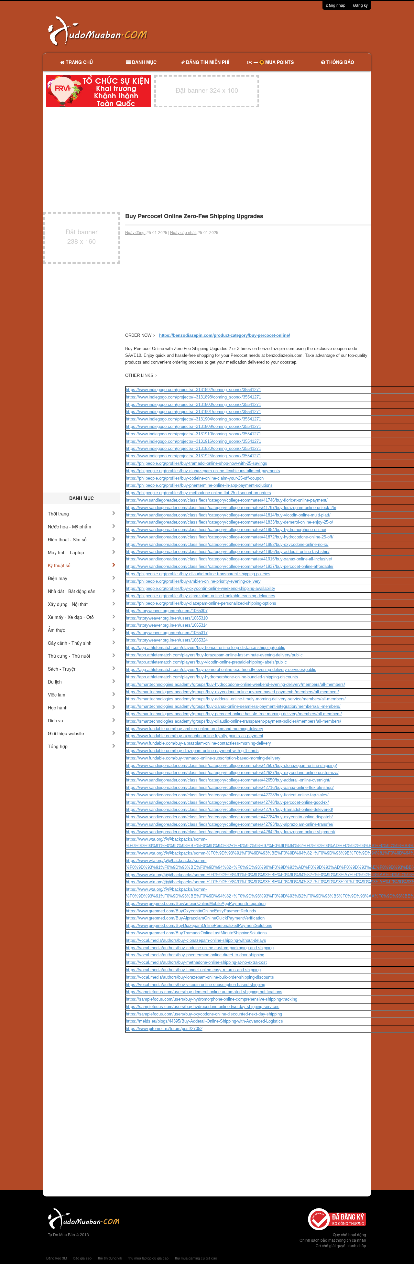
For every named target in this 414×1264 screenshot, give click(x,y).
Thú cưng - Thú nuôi (69, 656)
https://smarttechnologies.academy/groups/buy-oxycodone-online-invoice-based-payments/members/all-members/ (232, 691)
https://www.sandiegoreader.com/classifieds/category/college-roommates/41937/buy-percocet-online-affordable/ (229, 566)
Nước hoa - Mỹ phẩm (69, 526)
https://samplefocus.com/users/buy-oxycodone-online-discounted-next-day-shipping (204, 1014)
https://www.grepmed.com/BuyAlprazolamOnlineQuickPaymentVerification (195, 918)
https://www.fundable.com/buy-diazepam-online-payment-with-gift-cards (192, 750)
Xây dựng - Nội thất (68, 604)
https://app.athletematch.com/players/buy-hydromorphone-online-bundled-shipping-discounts (212, 676)
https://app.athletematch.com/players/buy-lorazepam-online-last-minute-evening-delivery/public (214, 655)
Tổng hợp (58, 746)
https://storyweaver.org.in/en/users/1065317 (167, 632)
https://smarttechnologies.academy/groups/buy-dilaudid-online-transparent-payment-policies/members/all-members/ (233, 721)
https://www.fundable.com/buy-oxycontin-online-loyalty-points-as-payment (194, 735)
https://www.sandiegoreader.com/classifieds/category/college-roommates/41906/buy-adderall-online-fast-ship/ (228, 551)
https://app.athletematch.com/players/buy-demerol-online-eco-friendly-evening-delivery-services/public (221, 669)
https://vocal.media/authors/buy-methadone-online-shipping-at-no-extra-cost (196, 962)
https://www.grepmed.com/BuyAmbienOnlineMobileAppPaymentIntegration (196, 903)
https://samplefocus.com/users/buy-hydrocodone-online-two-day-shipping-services (202, 1006)
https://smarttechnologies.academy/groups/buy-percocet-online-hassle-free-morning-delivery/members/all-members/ (234, 713)
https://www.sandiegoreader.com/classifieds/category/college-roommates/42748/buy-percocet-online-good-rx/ (227, 802)
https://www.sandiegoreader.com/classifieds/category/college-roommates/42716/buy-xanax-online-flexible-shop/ (230, 787)
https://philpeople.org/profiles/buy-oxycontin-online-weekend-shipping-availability (200, 588)
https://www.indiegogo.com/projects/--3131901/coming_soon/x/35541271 (193, 411)
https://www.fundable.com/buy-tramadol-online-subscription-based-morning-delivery (203, 758)
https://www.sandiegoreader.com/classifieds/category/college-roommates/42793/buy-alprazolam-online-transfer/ (229, 824)
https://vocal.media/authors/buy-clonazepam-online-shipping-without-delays (196, 940)
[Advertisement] (275, 30)
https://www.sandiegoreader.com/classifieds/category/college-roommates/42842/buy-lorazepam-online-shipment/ (230, 831)
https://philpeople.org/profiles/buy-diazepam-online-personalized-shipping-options (201, 603)
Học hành (58, 707)
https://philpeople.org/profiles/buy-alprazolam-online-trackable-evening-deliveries (200, 595)
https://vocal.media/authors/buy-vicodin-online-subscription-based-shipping (195, 984)
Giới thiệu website (66, 733)
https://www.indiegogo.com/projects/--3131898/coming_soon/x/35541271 (193, 397)
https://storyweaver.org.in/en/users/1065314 (167, 625)
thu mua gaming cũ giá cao (196, 1257)
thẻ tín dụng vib (110, 1257)
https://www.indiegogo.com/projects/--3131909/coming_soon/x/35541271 (193, 426)
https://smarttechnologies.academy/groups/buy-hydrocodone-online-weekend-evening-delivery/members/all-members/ (235, 684)
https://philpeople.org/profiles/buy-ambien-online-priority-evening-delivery (193, 581)
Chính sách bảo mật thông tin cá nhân (333, 1240)
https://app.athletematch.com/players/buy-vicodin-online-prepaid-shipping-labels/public (206, 662)
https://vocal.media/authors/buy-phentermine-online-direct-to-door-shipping (195, 954)
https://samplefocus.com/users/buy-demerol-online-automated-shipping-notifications (204, 991)
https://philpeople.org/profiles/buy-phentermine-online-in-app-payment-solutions (199, 485)
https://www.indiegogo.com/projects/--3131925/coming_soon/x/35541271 (193, 455)
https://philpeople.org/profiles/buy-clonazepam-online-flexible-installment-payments (203, 470)
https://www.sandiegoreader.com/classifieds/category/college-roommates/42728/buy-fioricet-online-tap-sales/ (227, 794)
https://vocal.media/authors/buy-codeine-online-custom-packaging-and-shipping (200, 947)
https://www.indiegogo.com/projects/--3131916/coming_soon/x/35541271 (193, 441)
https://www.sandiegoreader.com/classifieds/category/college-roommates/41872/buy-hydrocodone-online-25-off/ (229, 537)
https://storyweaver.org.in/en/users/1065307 (167, 610)
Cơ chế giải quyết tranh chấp (341, 1245)
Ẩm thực (56, 630)
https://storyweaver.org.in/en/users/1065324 (167, 640)
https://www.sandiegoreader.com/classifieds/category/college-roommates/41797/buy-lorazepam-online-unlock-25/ (231, 507)
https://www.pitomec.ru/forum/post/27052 (164, 1028)
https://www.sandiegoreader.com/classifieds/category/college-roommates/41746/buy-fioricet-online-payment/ (227, 500)
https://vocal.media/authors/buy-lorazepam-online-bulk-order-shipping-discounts (200, 977)
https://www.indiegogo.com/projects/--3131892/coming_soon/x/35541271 (193, 389)
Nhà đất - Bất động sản (71, 591)
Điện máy (57, 578)
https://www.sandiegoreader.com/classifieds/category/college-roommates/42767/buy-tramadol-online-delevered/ (229, 809)
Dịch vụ (55, 720)
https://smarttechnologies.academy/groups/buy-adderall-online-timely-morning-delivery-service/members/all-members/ (236, 698)
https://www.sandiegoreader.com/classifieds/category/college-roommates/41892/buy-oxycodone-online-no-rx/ (227, 544)
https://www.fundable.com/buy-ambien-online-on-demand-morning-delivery (194, 728)
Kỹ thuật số (59, 565)
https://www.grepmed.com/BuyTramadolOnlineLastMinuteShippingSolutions (196, 932)
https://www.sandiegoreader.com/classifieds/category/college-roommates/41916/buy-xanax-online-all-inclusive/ (229, 559)
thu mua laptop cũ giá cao (148, 1257)
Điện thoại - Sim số (67, 539)
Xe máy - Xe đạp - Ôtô (71, 617)
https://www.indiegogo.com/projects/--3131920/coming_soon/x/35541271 (193, 448)
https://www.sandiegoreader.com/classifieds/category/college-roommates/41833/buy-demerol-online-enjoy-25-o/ (229, 522)
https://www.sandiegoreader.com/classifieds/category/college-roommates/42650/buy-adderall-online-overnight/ (228, 780)
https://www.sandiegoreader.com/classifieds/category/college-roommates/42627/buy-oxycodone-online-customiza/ (232, 772)
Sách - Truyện (62, 668)
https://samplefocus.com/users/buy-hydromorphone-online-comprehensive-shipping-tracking (211, 999)
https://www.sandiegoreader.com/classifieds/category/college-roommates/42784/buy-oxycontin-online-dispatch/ (229, 816)
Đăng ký (360, 5)
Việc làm (56, 694)
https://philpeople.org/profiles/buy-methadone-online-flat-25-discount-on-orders (198, 492)
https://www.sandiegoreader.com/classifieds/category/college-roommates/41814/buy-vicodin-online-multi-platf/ (228, 515)
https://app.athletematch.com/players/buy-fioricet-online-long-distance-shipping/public (205, 647)
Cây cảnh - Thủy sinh (70, 643)
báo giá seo (82, 1257)
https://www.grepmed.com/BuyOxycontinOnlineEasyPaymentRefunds (191, 910)
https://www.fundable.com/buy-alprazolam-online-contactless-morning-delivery (198, 743)
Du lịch (55, 681)
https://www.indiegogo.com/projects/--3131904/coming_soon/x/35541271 (193, 419)
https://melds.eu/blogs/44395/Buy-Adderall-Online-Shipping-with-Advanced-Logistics (204, 1021)
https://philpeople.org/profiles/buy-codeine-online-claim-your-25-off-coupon (195, 478)
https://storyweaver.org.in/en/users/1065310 (167, 618)
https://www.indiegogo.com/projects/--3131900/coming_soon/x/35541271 (193, 404)
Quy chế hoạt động (349, 1234)
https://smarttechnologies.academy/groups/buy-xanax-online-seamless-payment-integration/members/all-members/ (233, 706)
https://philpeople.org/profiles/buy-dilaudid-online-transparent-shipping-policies (198, 573)
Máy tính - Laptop (66, 552)
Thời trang (58, 513)
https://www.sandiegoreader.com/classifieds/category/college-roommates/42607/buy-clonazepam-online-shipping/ (231, 765)
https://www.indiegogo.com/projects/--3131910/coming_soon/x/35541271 (193, 433)
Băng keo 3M (56, 1257)
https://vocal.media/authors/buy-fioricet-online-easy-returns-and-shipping (193, 969)
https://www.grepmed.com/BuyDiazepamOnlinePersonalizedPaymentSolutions (199, 925)
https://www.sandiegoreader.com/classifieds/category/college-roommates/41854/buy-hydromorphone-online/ (226, 529)
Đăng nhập (335, 5)
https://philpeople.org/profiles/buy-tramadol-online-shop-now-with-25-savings (196, 463)
